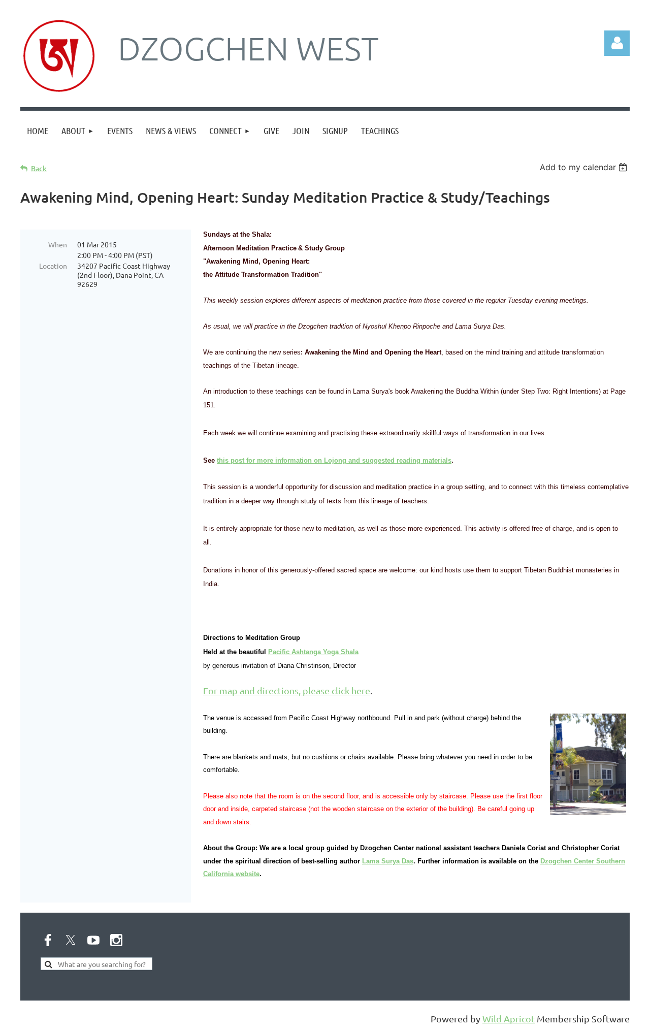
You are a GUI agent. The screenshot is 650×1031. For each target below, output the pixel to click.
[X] (70, 940)
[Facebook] (48, 940)
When (57, 244)
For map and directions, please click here (286, 690)
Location (53, 265)
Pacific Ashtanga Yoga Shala (313, 652)
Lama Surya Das (387, 861)
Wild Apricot (508, 1018)
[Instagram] (116, 940)
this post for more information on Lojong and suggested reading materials (334, 460)
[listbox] (585, 167)
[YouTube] (93, 940)
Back (39, 168)
